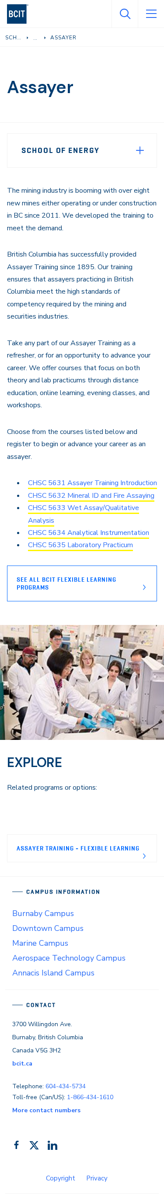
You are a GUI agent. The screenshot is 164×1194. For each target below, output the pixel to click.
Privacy (97, 1178)
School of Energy (60, 150)
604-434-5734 (65, 1086)
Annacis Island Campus (53, 973)
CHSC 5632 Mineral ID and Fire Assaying (91, 495)
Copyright (60, 1178)
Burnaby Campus (43, 913)
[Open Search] (125, 14)
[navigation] (21, 14)
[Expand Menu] (140, 150)
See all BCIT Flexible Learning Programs (66, 583)
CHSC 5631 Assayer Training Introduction (92, 483)
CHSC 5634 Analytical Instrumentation (88, 533)
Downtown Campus (48, 928)
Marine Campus (40, 943)
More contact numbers (46, 1110)
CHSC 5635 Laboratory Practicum (80, 545)
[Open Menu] (151, 14)
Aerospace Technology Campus (69, 958)
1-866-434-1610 (90, 1097)
